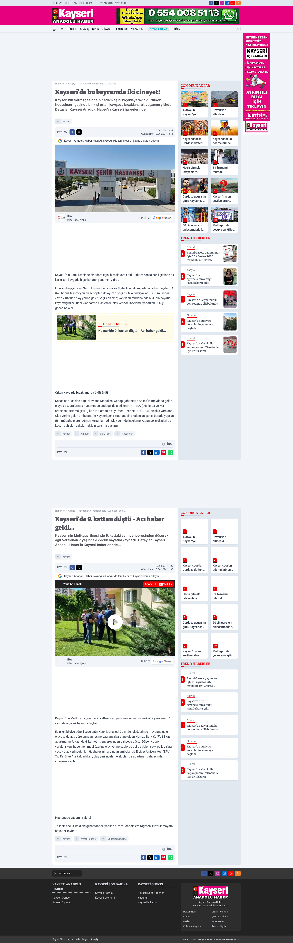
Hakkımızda (189, 911)
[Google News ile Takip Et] (162, 217)
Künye (59, 3)
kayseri (66, 121)
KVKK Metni (218, 921)
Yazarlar (137, 29)
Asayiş (84, 29)
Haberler (60, 83)
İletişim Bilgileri (219, 926)
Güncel (71, 29)
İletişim (87, 3)
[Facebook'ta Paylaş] (72, 132)
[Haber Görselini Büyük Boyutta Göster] (115, 178)
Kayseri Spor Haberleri (151, 893)
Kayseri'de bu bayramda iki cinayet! (97, 83)
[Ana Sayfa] (62, 29)
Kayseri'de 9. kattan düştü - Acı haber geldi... (102, 510)
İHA (76, 218)
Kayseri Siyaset (61, 902)
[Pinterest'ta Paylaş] (163, 452)
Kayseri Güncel (61, 897)
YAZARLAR (64, 873)
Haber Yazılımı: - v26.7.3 (212, 939)
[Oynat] (115, 622)
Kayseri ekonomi (105, 897)
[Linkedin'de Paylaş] (157, 452)
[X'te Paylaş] (79, 132)
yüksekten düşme (117, 839)
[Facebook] (211, 3)
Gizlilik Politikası (220, 911)
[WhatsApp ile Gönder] (170, 452)
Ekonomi (122, 29)
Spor (95, 29)
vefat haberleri (89, 839)
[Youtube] (232, 3)
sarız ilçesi (105, 433)
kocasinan (127, 433)
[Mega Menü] (54, 29)
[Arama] (238, 29)
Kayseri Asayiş (104, 893)
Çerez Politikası (220, 916)
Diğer (176, 29)
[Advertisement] (36, 83)
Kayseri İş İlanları (148, 902)
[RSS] (238, 3)
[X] (216, 3)
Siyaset (107, 29)
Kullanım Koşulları (192, 926)
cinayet (85, 433)
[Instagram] (222, 3)
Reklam (72, 3)
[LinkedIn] (227, 3)
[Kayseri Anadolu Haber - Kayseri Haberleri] (210, 892)
